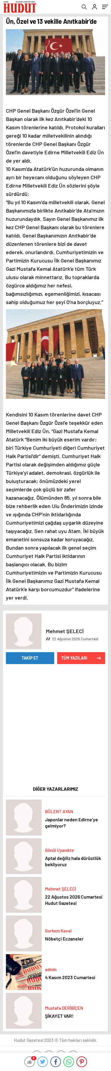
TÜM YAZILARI (74, 657)
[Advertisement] (55, 728)
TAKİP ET (30, 657)
